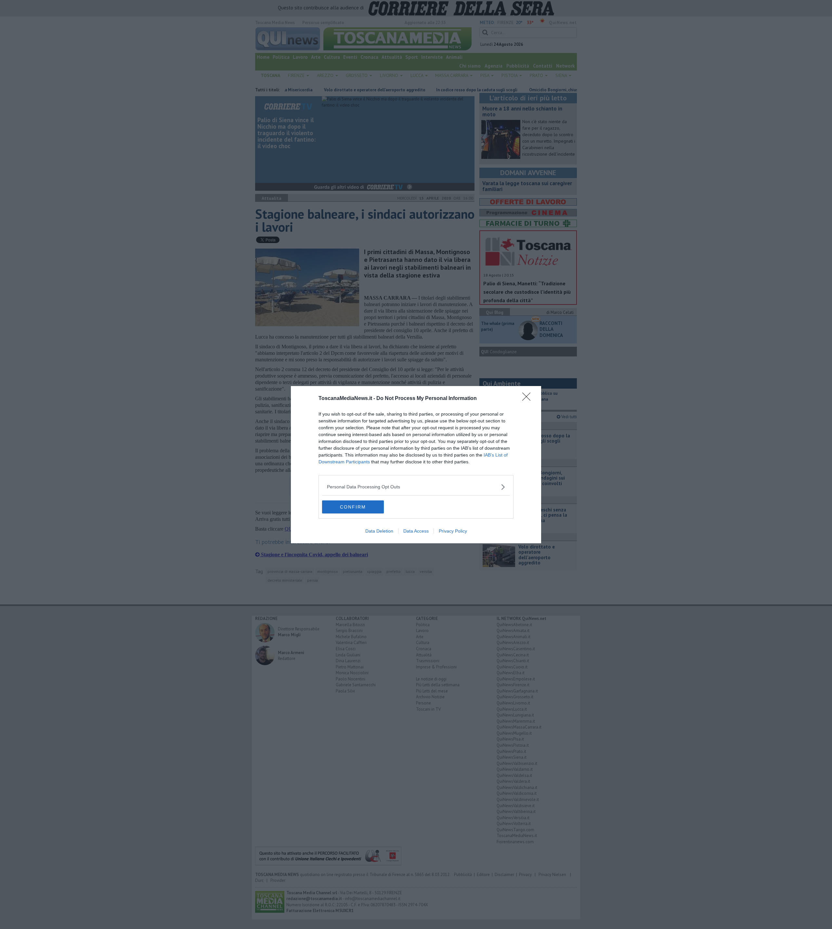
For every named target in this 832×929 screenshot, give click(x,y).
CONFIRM (353, 507)
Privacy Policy (453, 531)
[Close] (528, 399)
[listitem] (416, 487)
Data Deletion (379, 531)
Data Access (416, 531)
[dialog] (416, 464)
